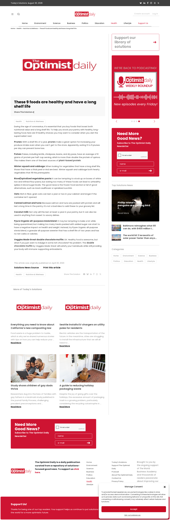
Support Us (143, 23)
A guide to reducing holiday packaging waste (77, 387)
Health (114, 23)
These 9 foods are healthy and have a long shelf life (58, 28)
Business (71, 23)
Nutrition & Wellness (30, 28)
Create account (142, 13)
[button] (164, 486)
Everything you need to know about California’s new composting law (32, 326)
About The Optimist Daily (122, 475)
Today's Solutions (119, 462)
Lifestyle (127, 23)
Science (56, 23)
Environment (40, 23)
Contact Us (116, 478)
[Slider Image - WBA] (134, 121)
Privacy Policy (117, 481)
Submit (150, 171)
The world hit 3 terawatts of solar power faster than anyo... (140, 237)
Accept (133, 509)
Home (25, 23)
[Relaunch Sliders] (139, 121)
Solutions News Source (26, 267)
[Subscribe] (132, 121)
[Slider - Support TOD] (136, 121)
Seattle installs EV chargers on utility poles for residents (82, 326)
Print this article (51, 267)
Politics (85, 23)
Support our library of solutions (125, 42)
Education (99, 23)
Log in (155, 13)
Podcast (115, 471)
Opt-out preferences (132, 515)
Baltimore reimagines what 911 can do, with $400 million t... (139, 227)
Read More (16, 342)
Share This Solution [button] (23, 112)
